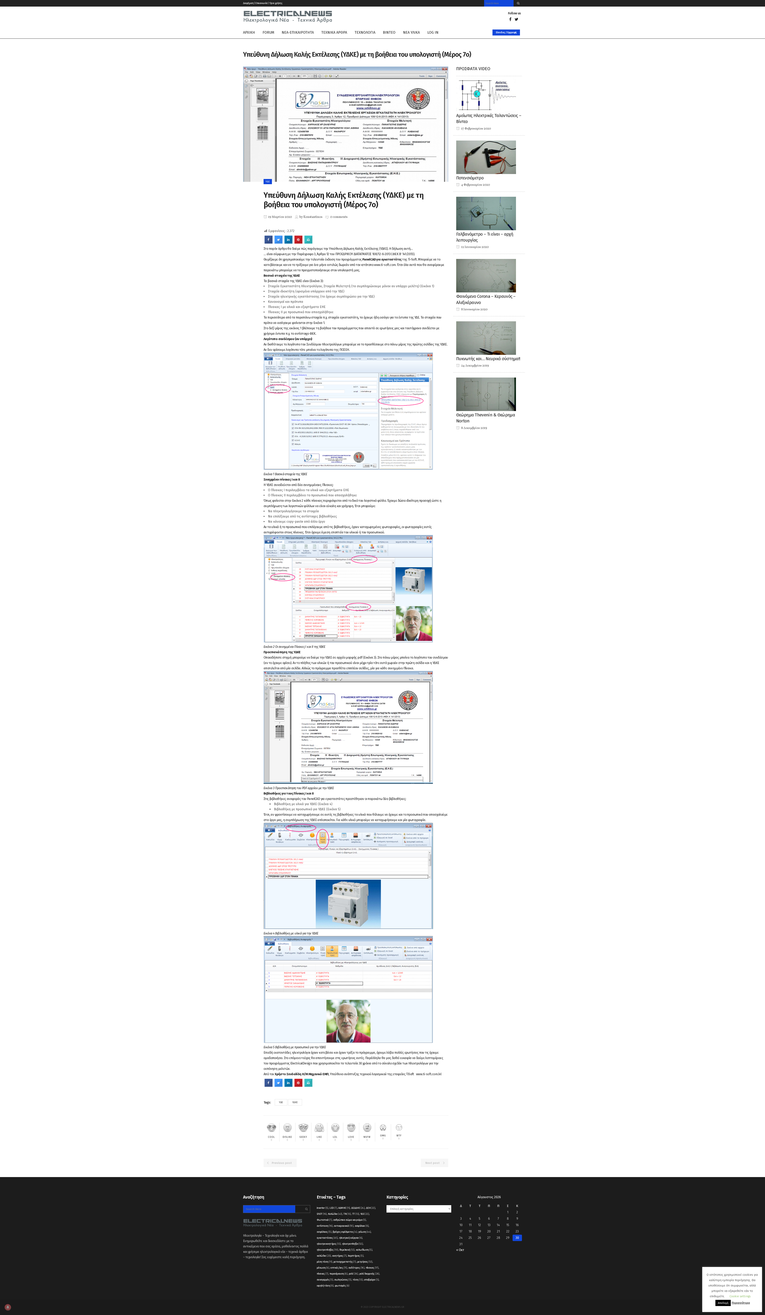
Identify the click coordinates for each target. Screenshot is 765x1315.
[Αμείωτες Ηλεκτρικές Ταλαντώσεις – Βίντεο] (486, 94)
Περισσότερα (741, 1303)
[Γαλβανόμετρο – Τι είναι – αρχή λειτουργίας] (486, 213)
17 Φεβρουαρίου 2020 (476, 129)
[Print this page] (308, 242)
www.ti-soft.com (385, 265)
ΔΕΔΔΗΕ (358, 1207)
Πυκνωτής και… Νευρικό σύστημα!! (488, 358)
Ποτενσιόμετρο (470, 178)
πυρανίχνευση (338, 1273)
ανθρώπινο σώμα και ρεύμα (349, 1219)
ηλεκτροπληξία (352, 1243)
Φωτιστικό (324, 1219)
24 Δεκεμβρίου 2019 (475, 366)
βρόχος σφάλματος (345, 1231)
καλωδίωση (364, 1249)
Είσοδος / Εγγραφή (506, 32)
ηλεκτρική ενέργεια (350, 1237)
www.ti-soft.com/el (428, 1074)
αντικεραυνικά (343, 1225)
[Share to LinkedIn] (288, 242)
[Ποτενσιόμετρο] (486, 157)
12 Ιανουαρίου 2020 (475, 247)
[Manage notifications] (8, 1307)
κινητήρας (339, 1255)
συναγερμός (325, 1279)
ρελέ (353, 1273)
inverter (322, 1207)
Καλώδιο (335, 1213)
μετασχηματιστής (344, 1261)
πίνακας (372, 1267)
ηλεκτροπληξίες (327, 1249)
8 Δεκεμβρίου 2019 (474, 428)
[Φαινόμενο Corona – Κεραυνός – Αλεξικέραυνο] (486, 275)
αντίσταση (325, 1225)
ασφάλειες (324, 1231)
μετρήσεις (364, 1261)
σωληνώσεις (342, 1279)
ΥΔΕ (281, 1102)
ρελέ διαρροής (369, 1273)
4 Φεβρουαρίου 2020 (475, 185)
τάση (358, 1279)
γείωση (364, 1231)
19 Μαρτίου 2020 (280, 217)
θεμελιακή (347, 1249)
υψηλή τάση (325, 1285)
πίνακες (322, 1273)
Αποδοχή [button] (723, 1302)
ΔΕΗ (370, 1207)
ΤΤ (355, 1213)
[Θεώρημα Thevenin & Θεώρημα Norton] (486, 394)
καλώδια (324, 1255)
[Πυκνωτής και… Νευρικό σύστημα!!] (486, 338)
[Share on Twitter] (278, 242)
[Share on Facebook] (269, 242)
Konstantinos (312, 217)
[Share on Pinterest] (298, 242)
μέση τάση (324, 1261)
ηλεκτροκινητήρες (329, 1243)
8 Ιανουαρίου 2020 (474, 309)
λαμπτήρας (355, 1255)
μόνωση (323, 1267)
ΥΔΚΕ (295, 1102)
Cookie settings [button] (740, 1296)
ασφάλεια (362, 1225)
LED (333, 1207)
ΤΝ (347, 1213)
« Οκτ (460, 1250)
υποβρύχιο (371, 1279)
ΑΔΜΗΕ (344, 1207)
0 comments (338, 217)
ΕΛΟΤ (322, 1213)
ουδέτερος (356, 1267)
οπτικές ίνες (338, 1267)
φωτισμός (342, 1285)
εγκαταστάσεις (327, 1237)
